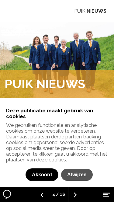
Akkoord (42, 174)
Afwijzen (77, 174)
